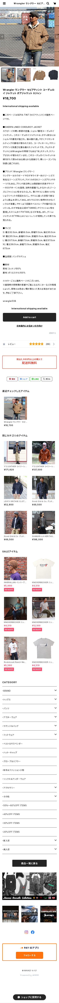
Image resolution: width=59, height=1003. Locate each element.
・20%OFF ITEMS (11, 832)
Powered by (26, 975)
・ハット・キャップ (9, 752)
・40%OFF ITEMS (11, 814)
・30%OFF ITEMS (11, 823)
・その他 (5, 796)
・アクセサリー (8, 788)
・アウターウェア (9, 717)
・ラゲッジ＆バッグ (10, 726)
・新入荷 (6, 840)
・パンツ (5, 708)
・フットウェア (8, 735)
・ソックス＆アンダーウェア (14, 779)
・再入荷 (6, 849)
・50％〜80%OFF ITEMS (14, 805)
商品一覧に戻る (29, 863)
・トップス (6, 699)
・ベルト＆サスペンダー (12, 743)
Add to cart (29, 317)
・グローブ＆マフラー (11, 761)
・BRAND (6, 691)
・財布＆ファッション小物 (13, 770)
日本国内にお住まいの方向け (29, 326)
